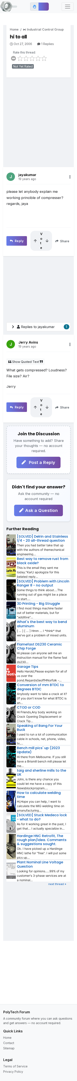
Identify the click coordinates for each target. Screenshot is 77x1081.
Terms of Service (15, 1066)
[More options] (70, 176)
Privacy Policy (13, 1071)
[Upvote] (35, 240)
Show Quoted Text (25, 362)
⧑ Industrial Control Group (43, 29)
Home (14, 29)
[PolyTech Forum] (8, 7)
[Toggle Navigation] (68, 6)
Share (64, 241)
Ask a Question (41, 510)
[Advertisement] (38, 119)
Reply (19, 241)
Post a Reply (41, 462)
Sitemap (9, 1048)
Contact (8, 1043)
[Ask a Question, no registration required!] (43, 7)
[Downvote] (47, 240)
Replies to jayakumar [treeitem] (44, 327)
